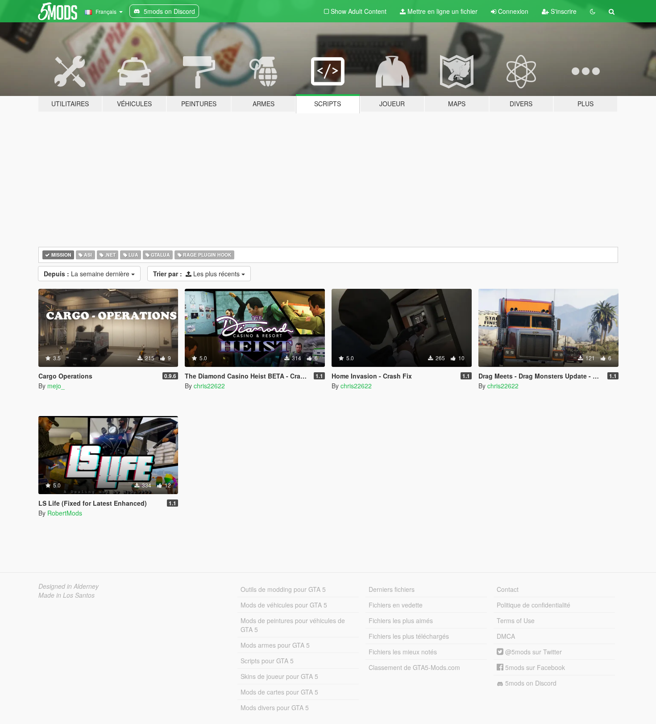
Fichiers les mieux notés (403, 651)
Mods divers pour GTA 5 (275, 707)
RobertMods (64, 512)
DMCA (506, 636)
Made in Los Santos (66, 595)
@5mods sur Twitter (532, 651)
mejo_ (56, 385)
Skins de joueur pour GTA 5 (279, 676)
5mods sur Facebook (534, 667)
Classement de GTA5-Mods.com (414, 667)
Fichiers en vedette (396, 604)
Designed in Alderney (68, 586)
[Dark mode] (592, 11)
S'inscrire (563, 11)
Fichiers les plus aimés (401, 620)
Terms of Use (516, 620)
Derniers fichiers (392, 589)
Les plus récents (197, 273)
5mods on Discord (529, 682)
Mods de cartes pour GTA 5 (279, 691)
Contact (508, 589)
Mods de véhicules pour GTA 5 (284, 604)
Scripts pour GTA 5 (267, 660)
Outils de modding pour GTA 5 (283, 589)
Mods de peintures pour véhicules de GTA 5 (293, 625)
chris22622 (209, 385)
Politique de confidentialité (533, 604)
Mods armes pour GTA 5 (275, 645)
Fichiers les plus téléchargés (409, 636)
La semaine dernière (87, 273)
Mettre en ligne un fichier (441, 11)
